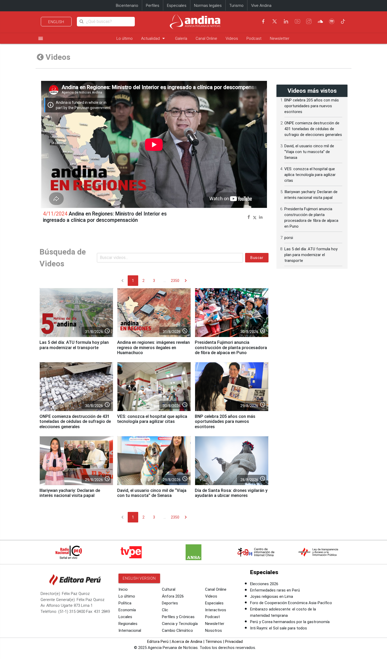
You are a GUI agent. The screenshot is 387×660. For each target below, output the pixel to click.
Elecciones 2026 (264, 583)
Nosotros (213, 630)
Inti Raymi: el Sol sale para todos (278, 628)
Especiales (176, 5)
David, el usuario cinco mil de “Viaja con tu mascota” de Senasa (151, 493)
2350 (175, 280)
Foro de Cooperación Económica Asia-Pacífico (291, 602)
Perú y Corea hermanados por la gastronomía (290, 621)
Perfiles (152, 5)
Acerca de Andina (187, 641)
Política (124, 603)
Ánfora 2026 (173, 596)
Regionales (127, 623)
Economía (127, 610)
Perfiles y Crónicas (178, 616)
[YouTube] (297, 21)
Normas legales (208, 5)
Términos (213, 641)
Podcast (253, 38)
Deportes (170, 603)
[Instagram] (309, 21)
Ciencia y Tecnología (180, 623)
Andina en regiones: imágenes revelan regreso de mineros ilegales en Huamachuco (153, 347)
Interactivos (215, 610)
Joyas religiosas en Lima (271, 596)
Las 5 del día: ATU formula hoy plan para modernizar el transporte (74, 345)
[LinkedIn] (286, 21)
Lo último (124, 38)
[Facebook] (263, 21)
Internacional (129, 630)
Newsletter (279, 38)
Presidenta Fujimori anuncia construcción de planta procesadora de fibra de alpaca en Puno (231, 347)
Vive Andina (261, 5)
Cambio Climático (177, 630)
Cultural (168, 589)
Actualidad (154, 38)
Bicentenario (127, 5)
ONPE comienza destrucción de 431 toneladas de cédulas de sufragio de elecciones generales (75, 421)
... (164, 280)
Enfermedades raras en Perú (275, 590)
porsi (288, 237)
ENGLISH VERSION (139, 578)
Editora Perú (157, 641)
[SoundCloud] (320, 21)
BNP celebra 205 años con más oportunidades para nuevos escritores (225, 421)
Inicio (123, 589)
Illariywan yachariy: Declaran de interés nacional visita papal (69, 493)
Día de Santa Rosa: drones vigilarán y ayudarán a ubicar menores (231, 493)
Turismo (236, 5)
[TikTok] (343, 21)
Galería (181, 38)
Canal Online (206, 38)
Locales (125, 616)
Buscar (256, 258)
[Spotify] (331, 21)
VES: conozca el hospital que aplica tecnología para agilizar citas (152, 419)
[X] (274, 21)
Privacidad (234, 641)
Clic (165, 610)
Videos (232, 38)
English (56, 22)
